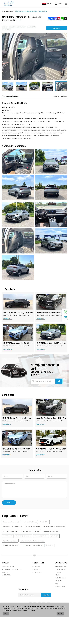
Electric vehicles (61, 566)
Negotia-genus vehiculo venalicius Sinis (32, 540)
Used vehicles (49, 545)
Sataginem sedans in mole (51, 531)
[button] (64, 56)
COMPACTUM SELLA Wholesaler (13, 545)
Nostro (5, 572)
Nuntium (37, 569)
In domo (4, 11)
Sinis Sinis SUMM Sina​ (30, 522)
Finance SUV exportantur (23, 536)
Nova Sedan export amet (10, 531)
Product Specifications (10, 96)
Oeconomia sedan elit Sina (34, 545)
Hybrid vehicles (61, 569)
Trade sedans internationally (11, 522)
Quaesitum (56, 28)
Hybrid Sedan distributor (10, 540)
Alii (57, 583)
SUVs (58, 575)
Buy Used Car (44, 522)
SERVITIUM (6, 575)
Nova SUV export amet (41, 536)
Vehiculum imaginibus (60, 96)
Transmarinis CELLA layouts (12, 569)
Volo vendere (38, 572)
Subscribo (46, 595)
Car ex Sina (54, 536)
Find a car (37, 566)
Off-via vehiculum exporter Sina (30, 531)
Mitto (9, 502)
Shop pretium (60, 586)
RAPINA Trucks (61, 578)
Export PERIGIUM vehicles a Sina (13, 526)
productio (11, 11)
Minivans (59, 580)
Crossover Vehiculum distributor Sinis (54, 526)
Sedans (58, 572)
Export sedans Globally (33, 526)
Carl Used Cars (7, 536)
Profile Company (8, 566)
